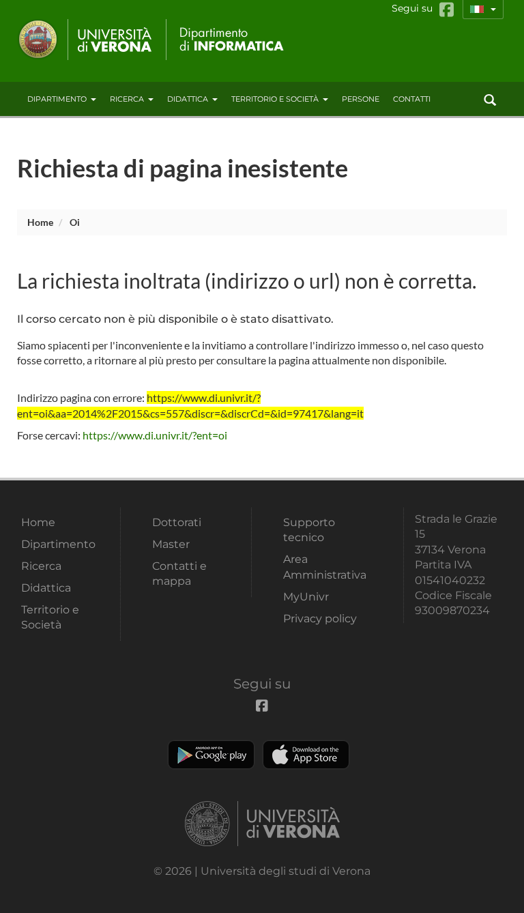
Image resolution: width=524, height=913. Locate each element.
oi (75, 222)
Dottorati (176, 522)
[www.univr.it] (85, 39)
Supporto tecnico (309, 530)
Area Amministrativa (324, 567)
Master (171, 544)
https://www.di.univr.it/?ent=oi (155, 435)
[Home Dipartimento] (227, 39)
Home (40, 222)
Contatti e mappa (179, 574)
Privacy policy (320, 618)
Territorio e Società (275, 99)
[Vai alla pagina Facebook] (446, 10)
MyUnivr (306, 596)
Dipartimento (57, 99)
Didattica (187, 99)
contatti (412, 99)
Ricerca (127, 99)
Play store (211, 754)
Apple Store (306, 754)
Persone (360, 99)
